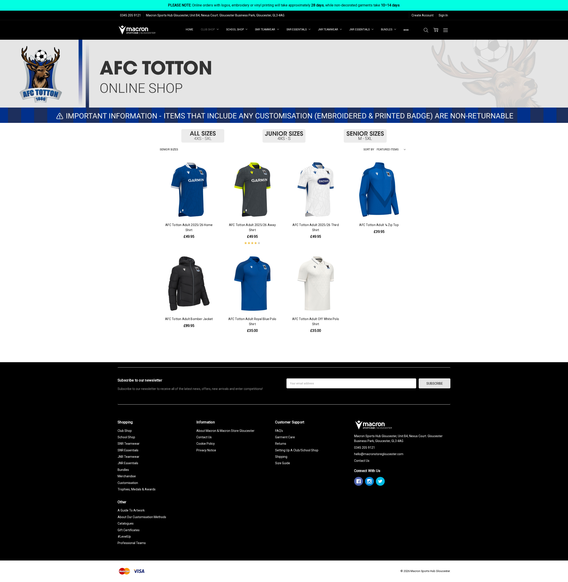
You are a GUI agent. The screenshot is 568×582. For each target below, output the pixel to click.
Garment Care (285, 437)
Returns (280, 443)
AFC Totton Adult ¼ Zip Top (379, 225)
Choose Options (189, 209)
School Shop (235, 29)
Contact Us (204, 437)
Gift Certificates (129, 530)
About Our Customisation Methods (142, 517)
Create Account (423, 15)
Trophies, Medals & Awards (137, 489)
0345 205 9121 (130, 15)
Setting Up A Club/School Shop (296, 450)
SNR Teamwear (265, 29)
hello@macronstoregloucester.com (378, 454)
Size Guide (282, 463)
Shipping (281, 456)
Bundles (387, 29)
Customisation (128, 483)
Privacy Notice (206, 450)
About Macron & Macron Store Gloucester (225, 431)
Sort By (368, 149)
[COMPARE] (210, 175)
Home (189, 29)
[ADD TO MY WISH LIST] (210, 182)
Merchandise (127, 476)
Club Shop (208, 29)
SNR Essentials (296, 29)
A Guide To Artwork (131, 510)
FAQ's (279, 431)
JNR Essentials (359, 29)
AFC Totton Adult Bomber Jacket (189, 319)
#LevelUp (124, 536)
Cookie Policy (205, 443)
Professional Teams (132, 543)
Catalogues (126, 523)
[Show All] (406, 30)
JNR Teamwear (328, 29)
